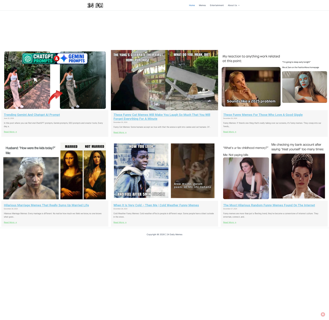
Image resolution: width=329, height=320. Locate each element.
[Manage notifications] (323, 314)
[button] (238, 5)
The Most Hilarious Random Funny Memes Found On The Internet (269, 205)
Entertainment (217, 5)
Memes (202, 5)
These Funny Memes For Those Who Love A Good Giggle (263, 115)
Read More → (10, 131)
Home (192, 5)
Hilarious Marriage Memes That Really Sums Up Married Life (46, 205)
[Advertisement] (77, 30)
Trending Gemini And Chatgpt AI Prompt (32, 115)
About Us (232, 5)
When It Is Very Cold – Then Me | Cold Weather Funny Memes (156, 205)
